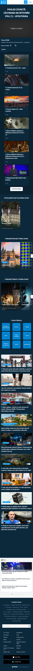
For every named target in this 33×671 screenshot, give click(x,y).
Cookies (5, 645)
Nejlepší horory (26, 605)
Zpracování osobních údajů (21, 642)
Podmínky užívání (7, 642)
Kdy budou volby (11, 609)
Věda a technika (16, 335)
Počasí (26, 607)
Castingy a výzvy (20, 637)
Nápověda (18, 645)
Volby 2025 (27, 612)
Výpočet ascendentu (23, 616)
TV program (8, 607)
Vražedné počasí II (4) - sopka (16, 68)
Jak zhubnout (6, 605)
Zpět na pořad (16, 189)
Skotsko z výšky (6, 223)
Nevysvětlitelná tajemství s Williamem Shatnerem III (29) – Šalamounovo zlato (15, 156)
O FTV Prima (6, 632)
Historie (16, 327)
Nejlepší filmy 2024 (16, 605)
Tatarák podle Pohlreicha (17, 614)
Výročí (16, 344)
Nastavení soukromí (20, 652)
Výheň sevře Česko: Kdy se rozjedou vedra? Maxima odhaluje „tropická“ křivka (14, 587)
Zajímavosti (27, 344)
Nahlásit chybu (6, 652)
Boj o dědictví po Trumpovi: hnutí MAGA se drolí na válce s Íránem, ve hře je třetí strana (16, 579)
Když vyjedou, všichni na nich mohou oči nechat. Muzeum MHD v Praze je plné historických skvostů (14, 409)
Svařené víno (6, 614)
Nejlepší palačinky (22, 618)
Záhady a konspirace (6, 344)
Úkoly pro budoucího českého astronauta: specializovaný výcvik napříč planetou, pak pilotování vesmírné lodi (15, 527)
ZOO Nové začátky (21, 609)
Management (19, 632)
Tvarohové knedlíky (11, 618)
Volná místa (6, 635)
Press (17, 635)
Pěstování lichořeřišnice (11, 616)
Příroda (27, 327)
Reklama (5, 637)
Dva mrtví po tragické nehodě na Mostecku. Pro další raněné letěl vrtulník (14, 572)
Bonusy (4, 49)
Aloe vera (27, 614)
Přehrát (5, 221)
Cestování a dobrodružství (6, 327)
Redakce (18, 648)
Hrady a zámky (6, 265)
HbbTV (4, 639)
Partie (21, 607)
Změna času (16, 607)
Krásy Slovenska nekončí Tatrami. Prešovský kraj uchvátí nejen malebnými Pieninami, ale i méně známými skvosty (16, 449)
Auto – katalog (7, 612)
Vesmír (27, 335)
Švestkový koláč (16, 621)
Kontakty (18, 639)
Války (6, 335)
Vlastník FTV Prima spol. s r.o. (8, 649)
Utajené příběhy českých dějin (10, 304)
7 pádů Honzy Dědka (17, 612)
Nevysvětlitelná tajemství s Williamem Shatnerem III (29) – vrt (15, 133)
